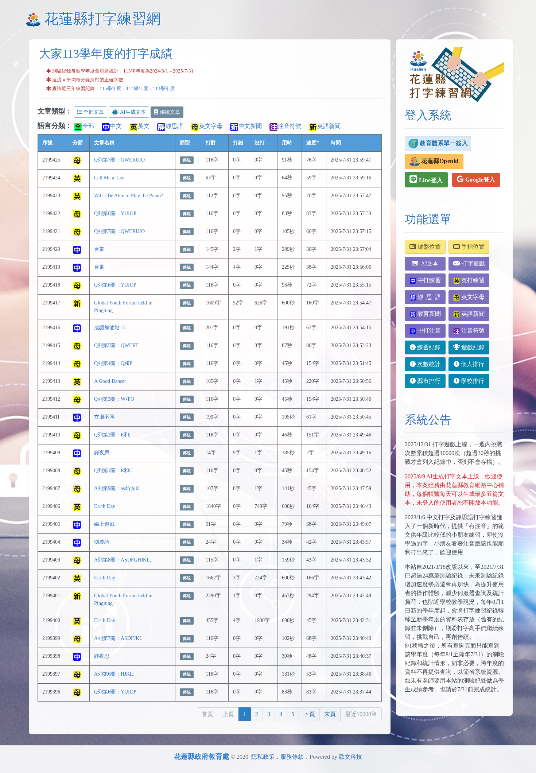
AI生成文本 (133, 112)
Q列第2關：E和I (112, 435)
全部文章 (93, 112)
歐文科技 (350, 757)
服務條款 (292, 757)
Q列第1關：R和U (113, 470)
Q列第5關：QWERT (116, 345)
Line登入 (430, 180)
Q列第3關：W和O (114, 399)
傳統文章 (170, 112)
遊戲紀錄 (472, 347)
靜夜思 (101, 452)
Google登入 (479, 179)
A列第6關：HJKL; (114, 674)
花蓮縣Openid (439, 161)
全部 (88, 126)
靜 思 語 (428, 297)
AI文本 (428, 263)
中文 (116, 126)
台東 (99, 249)
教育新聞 (428, 314)
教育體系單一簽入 (443, 143)
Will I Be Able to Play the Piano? (128, 195)
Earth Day (104, 506)
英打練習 (472, 280)
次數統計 (428, 364)
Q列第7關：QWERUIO (119, 160)
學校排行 (471, 381)
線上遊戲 (104, 524)
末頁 (330, 714)
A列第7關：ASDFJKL (118, 638)
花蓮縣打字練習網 (102, 19)
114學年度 (137, 88)
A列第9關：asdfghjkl (117, 488)
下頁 (309, 714)
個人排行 (471, 364)
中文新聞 (250, 126)
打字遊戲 (472, 263)
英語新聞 (329, 126)
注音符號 (289, 126)
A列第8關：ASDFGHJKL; (122, 560)
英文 (143, 126)
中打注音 (428, 330)
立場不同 (104, 417)
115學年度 (110, 88)
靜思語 (174, 126)
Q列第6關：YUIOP (115, 213)
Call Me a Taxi (109, 177)
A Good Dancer (110, 381)
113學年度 (164, 88)
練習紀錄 (428, 347)
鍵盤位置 (428, 247)
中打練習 (428, 280)
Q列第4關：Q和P (113, 363)
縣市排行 (428, 381)
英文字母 (210, 126)
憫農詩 (101, 542)
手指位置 (472, 247)
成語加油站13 (109, 327)
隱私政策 (263, 757)
